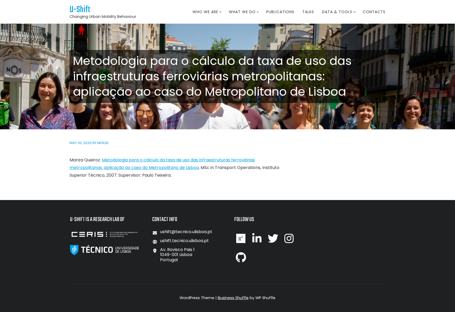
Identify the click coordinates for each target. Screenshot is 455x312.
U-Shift (80, 10)
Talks (308, 11)
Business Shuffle (233, 297)
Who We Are (205, 11)
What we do (242, 11)
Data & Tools (337, 11)
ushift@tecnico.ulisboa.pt (186, 232)
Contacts (374, 11)
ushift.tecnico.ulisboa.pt (184, 241)
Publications (280, 11)
